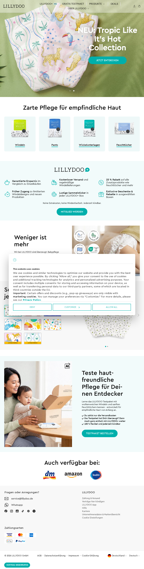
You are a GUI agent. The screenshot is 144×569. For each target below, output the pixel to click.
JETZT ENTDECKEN (107, 60)
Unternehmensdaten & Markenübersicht (101, 514)
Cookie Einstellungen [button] (92, 518)
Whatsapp (17, 505)
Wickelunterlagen (89, 145)
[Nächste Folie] (138, 315)
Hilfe (84, 508)
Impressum (73, 556)
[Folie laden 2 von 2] (74, 91)
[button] (97, 3)
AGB (39, 556)
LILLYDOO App (89, 505)
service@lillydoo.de (22, 498)
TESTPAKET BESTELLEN (99, 433)
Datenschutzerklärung (55, 556)
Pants (54, 145)
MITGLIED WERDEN (72, 211)
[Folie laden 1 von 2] (70, 91)
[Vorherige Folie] (74, 315)
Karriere (86, 511)
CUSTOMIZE (70, 307)
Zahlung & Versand (91, 498)
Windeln (20, 145)
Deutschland (118, 556)
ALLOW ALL (111, 307)
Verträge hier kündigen (93, 502)
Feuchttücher (124, 145)
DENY (32, 307)
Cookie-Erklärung (90, 556)
